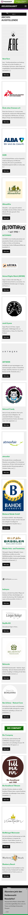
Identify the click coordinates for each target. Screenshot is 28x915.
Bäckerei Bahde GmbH (11, 514)
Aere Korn (6, 58)
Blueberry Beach (8, 864)
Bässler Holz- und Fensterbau (13, 548)
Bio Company (7, 735)
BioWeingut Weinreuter (11, 832)
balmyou (5, 589)
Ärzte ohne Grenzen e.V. (11, 108)
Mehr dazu (6, 75)
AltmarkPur (6, 204)
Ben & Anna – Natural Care (12, 702)
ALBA (4, 155)
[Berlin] (14, 9)
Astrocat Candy (8, 409)
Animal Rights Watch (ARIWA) (13, 276)
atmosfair (6, 456)
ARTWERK (6, 362)
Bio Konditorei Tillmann (11, 785)
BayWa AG (6, 623)
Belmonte (6, 664)
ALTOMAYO (6, 235)
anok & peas (7, 323)
